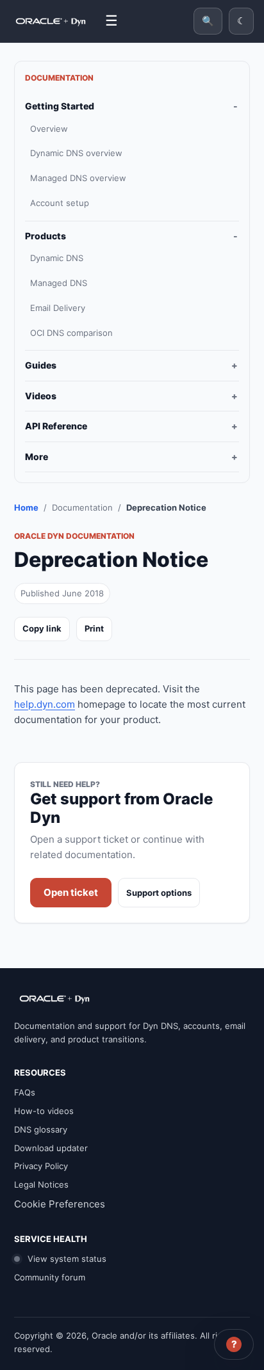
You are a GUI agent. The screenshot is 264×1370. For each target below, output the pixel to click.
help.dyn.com (44, 704)
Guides (40, 365)
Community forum (49, 1277)
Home (26, 507)
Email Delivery (57, 308)
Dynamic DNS (56, 258)
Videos (40, 395)
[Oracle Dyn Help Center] (50, 21)
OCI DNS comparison (71, 333)
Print (94, 628)
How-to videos (44, 1111)
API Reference (56, 425)
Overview (49, 128)
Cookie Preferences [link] (59, 1204)
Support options (159, 893)
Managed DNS (58, 283)
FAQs (24, 1092)
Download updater (51, 1148)
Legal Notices (41, 1184)
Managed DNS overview (78, 178)
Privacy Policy (41, 1166)
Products (45, 235)
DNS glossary (40, 1129)
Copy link (42, 628)
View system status (65, 1259)
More (36, 456)
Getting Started (59, 105)
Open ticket (71, 892)
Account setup (59, 203)
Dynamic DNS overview (76, 153)
